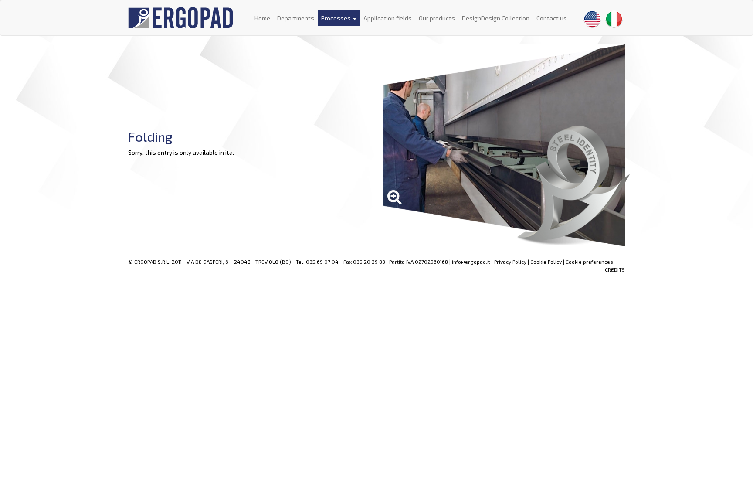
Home (262, 18)
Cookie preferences (589, 262)
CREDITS (615, 269)
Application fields (387, 18)
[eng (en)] (592, 19)
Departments (295, 18)
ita (229, 152)
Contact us (551, 18)
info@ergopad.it (471, 262)
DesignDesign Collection (495, 18)
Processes (336, 18)
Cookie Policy (546, 262)
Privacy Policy (510, 262)
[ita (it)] (614, 19)
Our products (437, 18)
